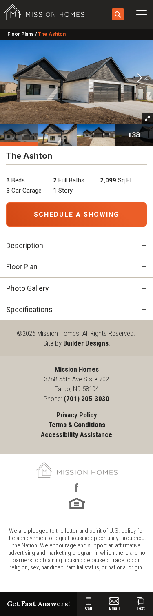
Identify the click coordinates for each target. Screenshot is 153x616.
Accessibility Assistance (76, 434)
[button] (118, 14)
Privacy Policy (76, 415)
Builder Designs (86, 343)
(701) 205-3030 (86, 398)
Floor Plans (20, 34)
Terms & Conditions (76, 425)
